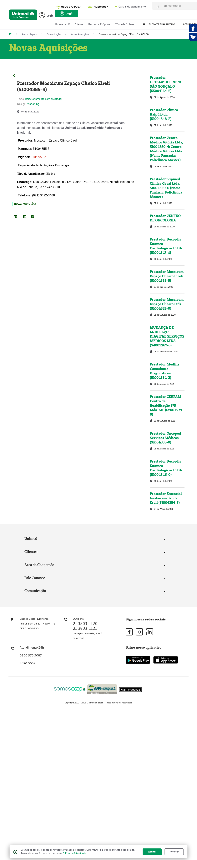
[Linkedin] (149, 631)
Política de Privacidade (74, 853)
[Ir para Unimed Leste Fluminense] (22, 15)
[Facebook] (32, 216)
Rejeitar (174, 851)
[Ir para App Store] (165, 660)
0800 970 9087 (71, 6)
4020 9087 (98, 6)
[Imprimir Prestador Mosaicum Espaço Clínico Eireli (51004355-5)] (16, 216)
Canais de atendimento (132, 6)
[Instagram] (139, 631)
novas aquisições (25, 203)
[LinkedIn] (25, 216)
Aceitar (152, 851)
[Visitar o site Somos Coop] (69, 689)
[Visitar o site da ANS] (102, 689)
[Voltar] (14, 75)
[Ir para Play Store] (138, 659)
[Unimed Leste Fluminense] (12, 34)
